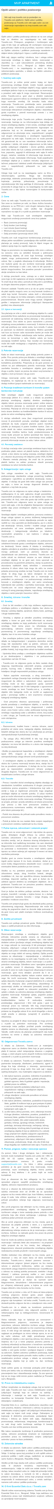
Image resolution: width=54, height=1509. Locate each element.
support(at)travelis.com (11, 1164)
